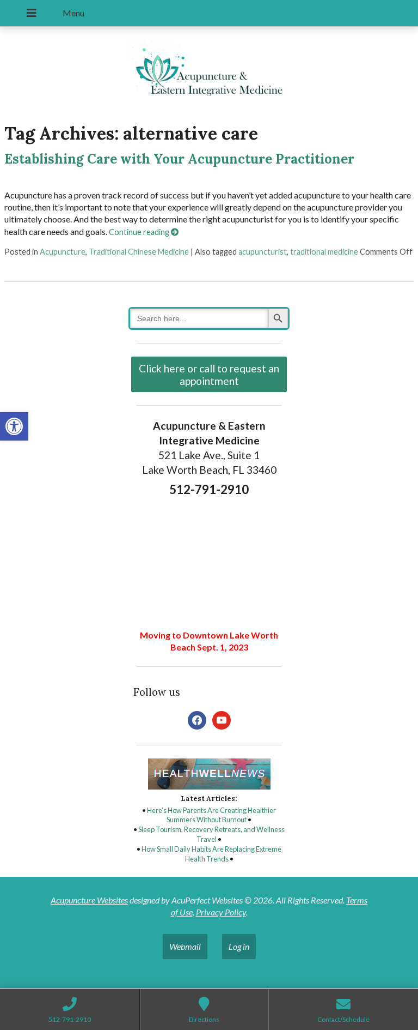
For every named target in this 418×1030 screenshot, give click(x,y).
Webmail (185, 946)
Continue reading (140, 232)
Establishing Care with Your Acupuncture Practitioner (179, 158)
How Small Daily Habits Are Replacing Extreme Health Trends (211, 854)
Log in (239, 946)
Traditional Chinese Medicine (139, 251)
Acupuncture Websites (89, 900)
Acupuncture (62, 251)
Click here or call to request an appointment (209, 374)
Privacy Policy (221, 912)
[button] (14, 426)
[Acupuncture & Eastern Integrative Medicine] (209, 70)
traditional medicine (324, 251)
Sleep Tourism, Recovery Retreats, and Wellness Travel (211, 834)
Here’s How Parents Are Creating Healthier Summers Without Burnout (211, 815)
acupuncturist (262, 251)
